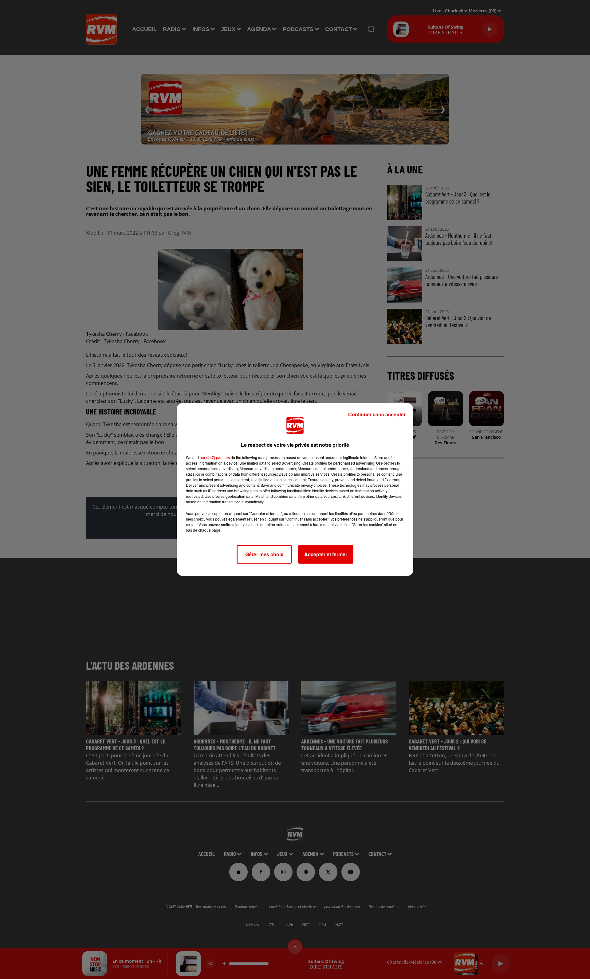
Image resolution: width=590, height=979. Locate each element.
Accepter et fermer (325, 554)
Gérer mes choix (264, 554)
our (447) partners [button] (215, 457)
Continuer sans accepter (377, 414)
